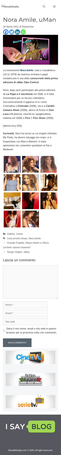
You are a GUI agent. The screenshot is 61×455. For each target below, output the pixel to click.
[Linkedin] (17, 32)
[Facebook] (5, 32)
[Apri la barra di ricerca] (44, 6)
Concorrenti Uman (17, 238)
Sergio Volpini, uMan (18, 252)
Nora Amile (26, 70)
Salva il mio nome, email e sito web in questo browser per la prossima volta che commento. (31, 330)
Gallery (11, 233)
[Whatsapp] (23, 32)
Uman (19, 233)
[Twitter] (11, 32)
